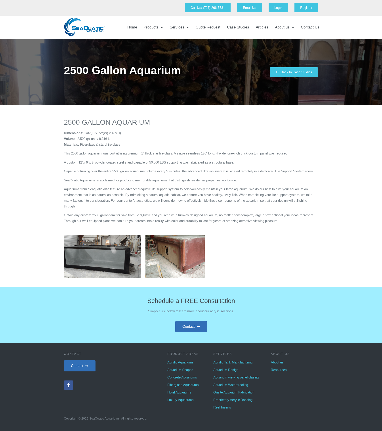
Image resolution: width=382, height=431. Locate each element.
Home (132, 27)
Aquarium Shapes (180, 370)
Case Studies (238, 27)
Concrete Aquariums (182, 377)
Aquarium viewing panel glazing (236, 377)
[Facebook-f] (68, 385)
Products (151, 27)
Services (177, 27)
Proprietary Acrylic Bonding (232, 400)
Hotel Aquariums (179, 392)
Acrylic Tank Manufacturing (232, 362)
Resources (279, 370)
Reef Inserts (222, 407)
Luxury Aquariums (180, 400)
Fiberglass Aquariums (183, 385)
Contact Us (310, 27)
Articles (262, 27)
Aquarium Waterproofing (230, 385)
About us (282, 27)
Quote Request (208, 27)
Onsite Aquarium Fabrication (233, 392)
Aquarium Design (225, 370)
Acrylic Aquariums (180, 362)
